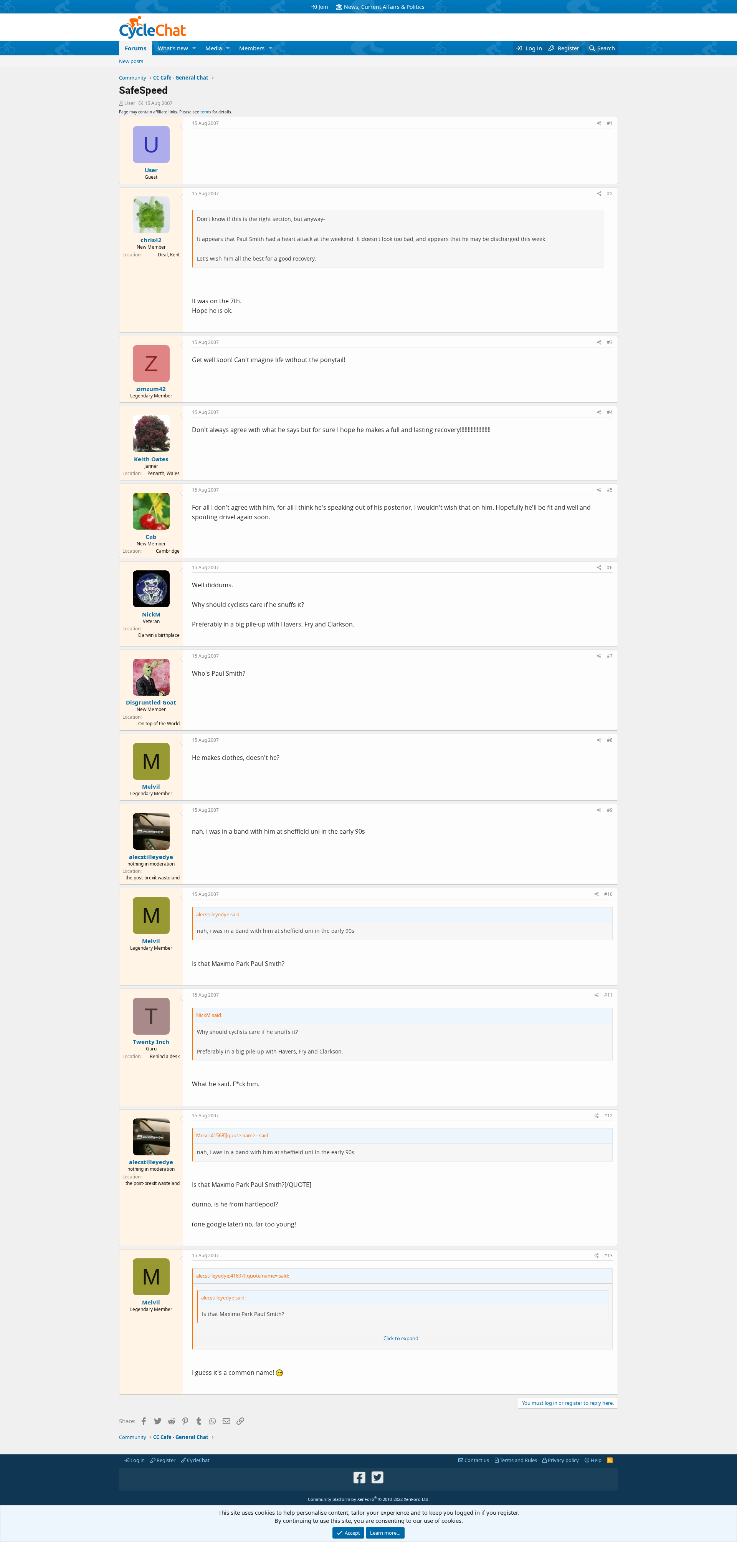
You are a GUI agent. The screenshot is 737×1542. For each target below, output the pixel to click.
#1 (610, 123)
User (129, 103)
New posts (131, 61)
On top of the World (159, 723)
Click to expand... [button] (402, 1338)
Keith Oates (151, 459)
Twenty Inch (151, 1041)
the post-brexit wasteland (153, 877)
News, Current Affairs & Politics (384, 6)
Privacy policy (563, 1460)
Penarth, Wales (163, 473)
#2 (610, 193)
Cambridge (168, 551)
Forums (135, 48)
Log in (137, 1460)
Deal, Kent (169, 254)
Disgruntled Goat (151, 702)
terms (205, 112)
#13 (608, 1255)
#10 (608, 894)
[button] (194, 48)
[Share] (599, 123)
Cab (151, 536)
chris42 (151, 240)
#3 (610, 342)
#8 (610, 740)
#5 (610, 490)
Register (165, 1460)
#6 (610, 567)
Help (595, 1460)
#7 (610, 656)
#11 (608, 995)
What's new (173, 48)
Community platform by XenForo (369, 1499)
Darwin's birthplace (159, 635)
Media (213, 48)
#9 (610, 810)
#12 (608, 1115)
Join (323, 6)
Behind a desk (165, 1056)
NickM (151, 614)
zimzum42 (151, 388)
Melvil (151, 786)
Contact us (476, 1460)
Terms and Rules (518, 1460)
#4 (610, 412)
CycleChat (198, 1460)
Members (251, 48)
